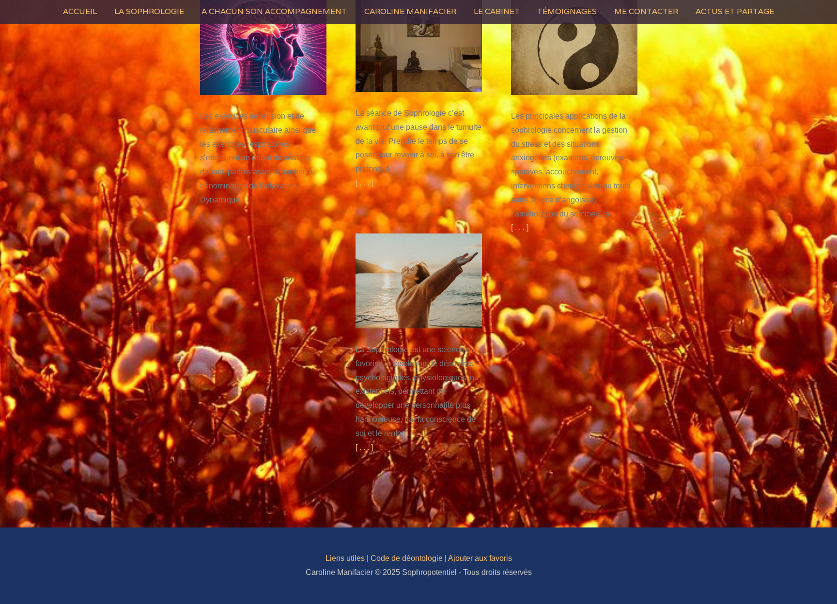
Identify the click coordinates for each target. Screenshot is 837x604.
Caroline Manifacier (410, 11)
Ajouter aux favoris (480, 558)
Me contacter (646, 11)
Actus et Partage (735, 11)
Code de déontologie (407, 558)
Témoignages (567, 11)
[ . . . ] (364, 183)
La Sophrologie (149, 11)
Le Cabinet (497, 11)
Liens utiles (345, 558)
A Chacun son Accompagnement (274, 11)
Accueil (80, 11)
